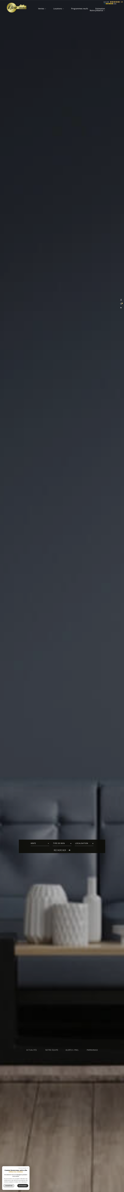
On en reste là (22, 1168)
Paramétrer (8, 1185)
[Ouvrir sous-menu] (45, 9)
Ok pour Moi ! (23, 1185)
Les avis (106, 2)
